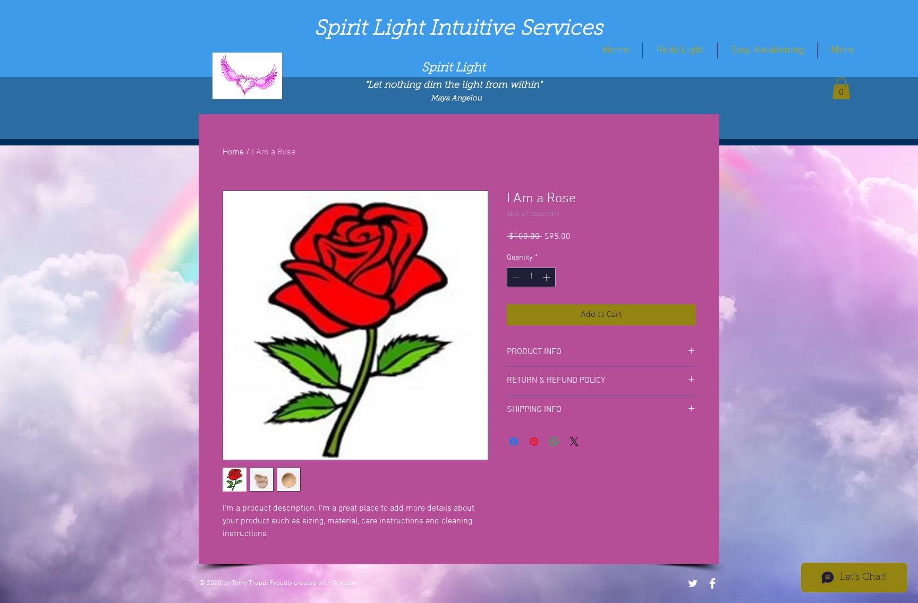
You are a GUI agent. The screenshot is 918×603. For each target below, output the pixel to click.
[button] (841, 88)
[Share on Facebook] (513, 441)
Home (233, 152)
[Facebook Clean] (712, 583)
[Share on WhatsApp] (554, 441)
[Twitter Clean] (692, 583)
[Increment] (547, 277)
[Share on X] (574, 441)
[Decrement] (515, 277)
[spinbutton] (531, 277)
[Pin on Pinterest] (534, 441)
